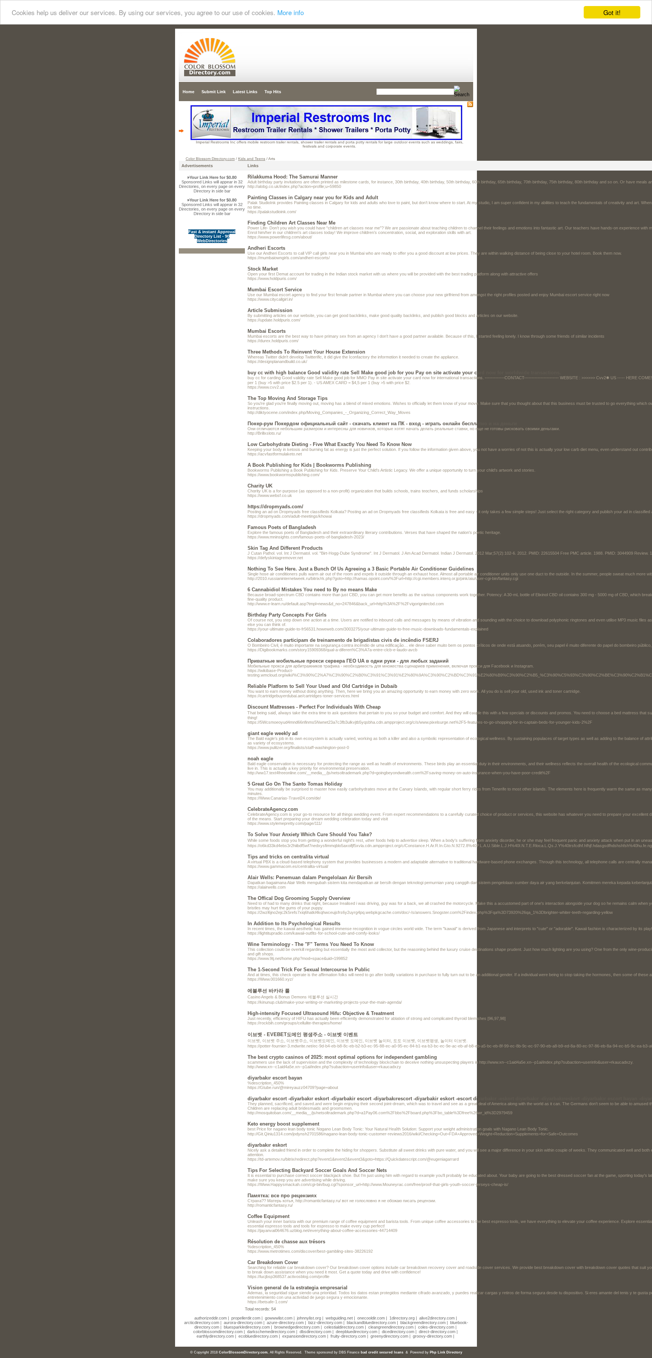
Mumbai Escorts (267, 331)
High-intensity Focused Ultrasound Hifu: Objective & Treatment (321, 1013)
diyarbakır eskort (267, 1145)
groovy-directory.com (432, 1336)
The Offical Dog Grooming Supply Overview (299, 898)
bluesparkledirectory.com (247, 1327)
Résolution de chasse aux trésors (286, 1241)
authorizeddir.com (210, 1318)
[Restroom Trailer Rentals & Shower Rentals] (326, 139)
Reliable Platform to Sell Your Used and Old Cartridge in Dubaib (322, 686)
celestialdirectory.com (344, 1327)
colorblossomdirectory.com (218, 1331)
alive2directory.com (437, 1318)
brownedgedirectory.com (297, 1327)
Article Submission (270, 310)
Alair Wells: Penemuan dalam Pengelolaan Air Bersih (310, 877)
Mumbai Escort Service (275, 289)
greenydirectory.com (389, 1336)
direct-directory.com (437, 1331)
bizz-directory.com (325, 1322)
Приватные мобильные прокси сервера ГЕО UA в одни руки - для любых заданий (348, 661)
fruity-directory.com (348, 1336)
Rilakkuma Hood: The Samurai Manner (293, 177)
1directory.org (402, 1318)
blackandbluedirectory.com (371, 1322)
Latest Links (245, 91)
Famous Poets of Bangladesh (282, 527)
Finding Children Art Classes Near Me (291, 223)
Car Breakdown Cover (273, 1262)
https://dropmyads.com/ (275, 506)
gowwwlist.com (278, 1318)
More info (290, 12)
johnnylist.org (309, 1318)
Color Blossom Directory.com (210, 159)
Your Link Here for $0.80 (213, 177)
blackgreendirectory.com (423, 1322)
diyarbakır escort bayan (275, 1078)
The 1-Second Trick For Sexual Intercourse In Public (309, 969)
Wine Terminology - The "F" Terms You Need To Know (311, 944)
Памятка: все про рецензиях (282, 1195)
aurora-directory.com (243, 1322)
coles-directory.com (436, 1327)
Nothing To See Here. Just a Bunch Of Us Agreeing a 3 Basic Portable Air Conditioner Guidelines (361, 569)
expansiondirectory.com (304, 1336)
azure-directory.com (285, 1322)
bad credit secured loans (382, 1352)
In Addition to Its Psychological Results (294, 923)
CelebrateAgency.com (273, 809)
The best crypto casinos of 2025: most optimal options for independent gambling (342, 1057)
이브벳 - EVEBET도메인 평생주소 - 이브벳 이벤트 (303, 1034)
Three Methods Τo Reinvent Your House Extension (306, 352)
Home (188, 91)
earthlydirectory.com (215, 1336)
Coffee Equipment (268, 1216)
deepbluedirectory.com (356, 1331)
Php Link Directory (446, 1352)
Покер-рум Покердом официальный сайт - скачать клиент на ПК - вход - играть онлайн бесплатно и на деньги (382, 423)
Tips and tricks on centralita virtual (288, 857)
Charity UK (260, 486)
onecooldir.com (371, 1318)
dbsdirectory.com (315, 1331)
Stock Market (263, 269)
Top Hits (272, 91)
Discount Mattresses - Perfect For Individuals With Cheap (314, 707)
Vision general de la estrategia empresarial (298, 1287)
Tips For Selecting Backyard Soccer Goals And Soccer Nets (317, 1170)
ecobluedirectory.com (258, 1336)
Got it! (612, 12)
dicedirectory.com (398, 1331)
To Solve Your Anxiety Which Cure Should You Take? (310, 834)
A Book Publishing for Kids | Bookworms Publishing (309, 465)
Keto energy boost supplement (283, 1124)
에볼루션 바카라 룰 (269, 991)
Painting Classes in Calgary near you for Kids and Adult (313, 197)
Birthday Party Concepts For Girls (287, 615)
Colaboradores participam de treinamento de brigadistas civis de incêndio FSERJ (343, 640)
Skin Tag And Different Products (285, 548)
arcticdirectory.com (201, 1322)
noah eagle (260, 758)
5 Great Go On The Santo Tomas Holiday (295, 784)
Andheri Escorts (266, 248)
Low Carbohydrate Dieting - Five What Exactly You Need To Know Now (330, 444)
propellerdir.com (245, 1318)
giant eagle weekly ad (273, 733)
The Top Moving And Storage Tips (288, 398)
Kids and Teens (251, 159)
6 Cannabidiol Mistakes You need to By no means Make (312, 589)
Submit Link (213, 91)
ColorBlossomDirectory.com (243, 1352)
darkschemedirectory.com (271, 1331)
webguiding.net (339, 1318)
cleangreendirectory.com (391, 1327)
